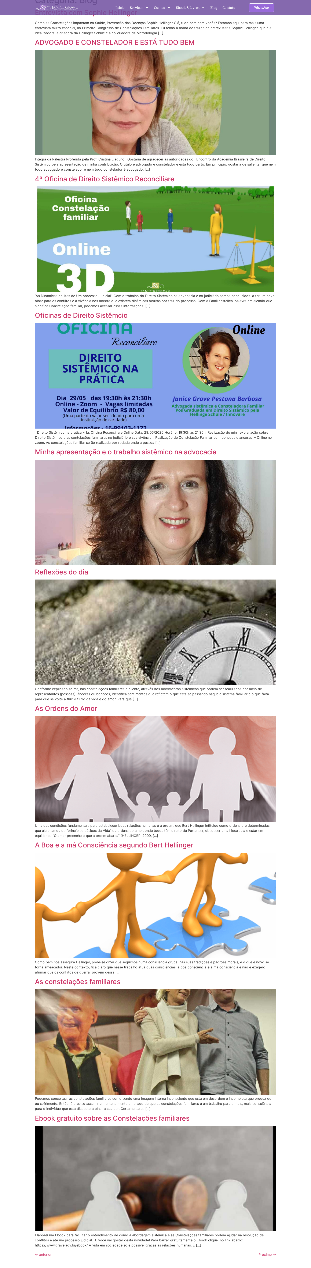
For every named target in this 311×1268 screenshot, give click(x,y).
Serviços (136, 7)
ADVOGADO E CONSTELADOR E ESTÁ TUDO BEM (115, 42)
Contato (229, 7)
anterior (43, 1254)
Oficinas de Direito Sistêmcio (81, 315)
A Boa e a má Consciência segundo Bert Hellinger (114, 845)
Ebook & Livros (188, 7)
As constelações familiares (77, 981)
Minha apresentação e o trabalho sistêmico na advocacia (125, 452)
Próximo (267, 1254)
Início (120, 7)
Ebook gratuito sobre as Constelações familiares (112, 1118)
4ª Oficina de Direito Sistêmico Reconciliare (104, 179)
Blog (213, 7)
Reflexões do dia (61, 572)
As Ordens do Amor (66, 708)
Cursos (159, 7)
